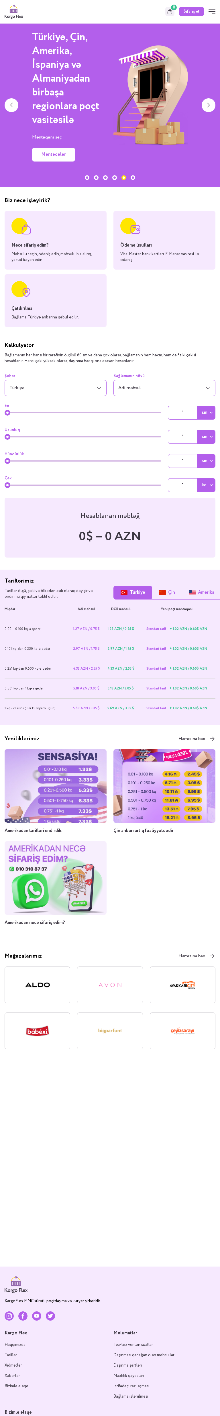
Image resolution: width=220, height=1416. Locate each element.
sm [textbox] (204, 413)
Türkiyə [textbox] (17, 388)
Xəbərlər (12, 1376)
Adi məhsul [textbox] (129, 388)
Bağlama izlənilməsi (130, 1396)
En (7, 406)
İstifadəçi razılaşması (131, 1386)
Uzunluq (12, 430)
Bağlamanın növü (129, 376)
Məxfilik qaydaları (128, 1376)
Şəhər (10, 376)
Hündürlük (14, 454)
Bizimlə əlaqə (16, 1386)
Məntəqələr (53, 154)
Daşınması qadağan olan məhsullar (143, 1355)
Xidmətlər (13, 1365)
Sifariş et (191, 11)
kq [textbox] (204, 485)
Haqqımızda (15, 1345)
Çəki (9, 478)
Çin (171, 592)
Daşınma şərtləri (127, 1365)
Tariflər (11, 1355)
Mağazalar (52, 168)
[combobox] (56, 388)
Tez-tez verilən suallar (133, 1345)
